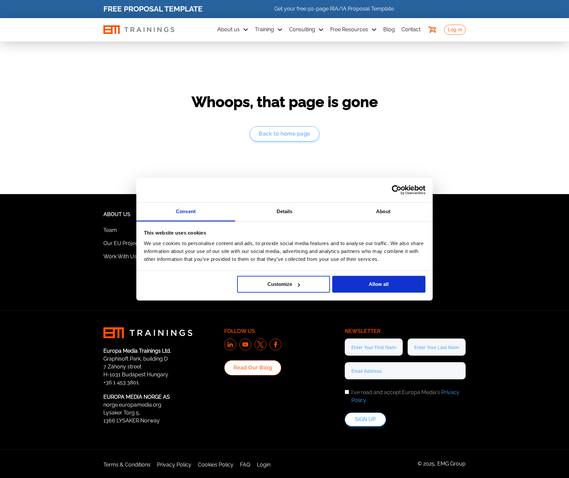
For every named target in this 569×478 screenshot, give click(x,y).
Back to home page (284, 134)
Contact (410, 29)
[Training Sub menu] (280, 29)
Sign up (365, 419)
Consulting (302, 29)
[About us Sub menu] (245, 29)
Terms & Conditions (126, 465)
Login (263, 465)
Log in (455, 29)
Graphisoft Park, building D (135, 359)
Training (264, 29)
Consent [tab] (186, 211)
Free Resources (349, 29)
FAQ (245, 465)
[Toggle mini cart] (432, 30)
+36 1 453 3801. (121, 382)
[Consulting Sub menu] (321, 29)
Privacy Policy (174, 465)
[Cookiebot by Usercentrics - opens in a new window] (396, 190)
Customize (279, 284)
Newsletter (363, 331)
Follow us (239, 331)
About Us (116, 214)
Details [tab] (285, 211)
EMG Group (451, 464)
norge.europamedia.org (132, 405)
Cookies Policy (215, 465)
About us (228, 29)
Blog (389, 29)
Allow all (379, 284)
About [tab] (383, 211)
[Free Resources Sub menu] (374, 29)
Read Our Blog (252, 368)
